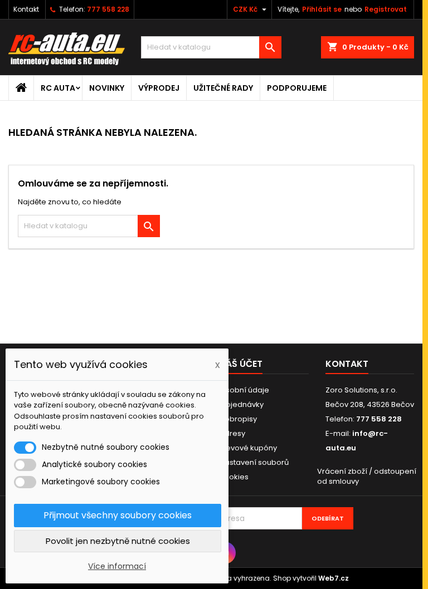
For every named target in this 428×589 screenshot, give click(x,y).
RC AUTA (58, 88)
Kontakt (26, 9)
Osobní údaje (244, 390)
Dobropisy (238, 419)
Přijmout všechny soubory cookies (117, 515)
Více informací (117, 566)
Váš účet (241, 363)
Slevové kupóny (248, 448)
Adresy (232, 433)
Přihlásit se (322, 9)
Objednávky (242, 404)
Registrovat (385, 9)
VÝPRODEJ (158, 88)
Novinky (106, 88)
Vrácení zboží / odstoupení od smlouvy (366, 476)
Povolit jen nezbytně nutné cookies (118, 541)
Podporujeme (297, 88)
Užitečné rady (223, 88)
